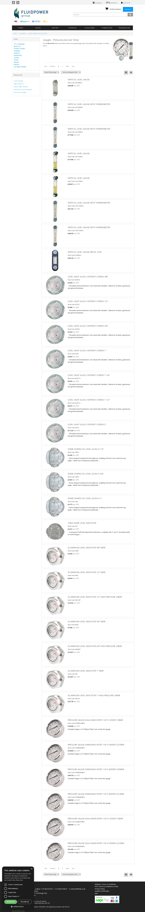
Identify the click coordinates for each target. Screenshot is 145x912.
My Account (126, 3)
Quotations (98, 3)
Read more (19, 880)
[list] (131, 73)
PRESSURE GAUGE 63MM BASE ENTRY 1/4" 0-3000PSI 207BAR (96, 744)
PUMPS (20, 28)
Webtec (16, 64)
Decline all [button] (25, 902)
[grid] (126, 73)
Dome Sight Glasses (21, 86)
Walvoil (16, 62)
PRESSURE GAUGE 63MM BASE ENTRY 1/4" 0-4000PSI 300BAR (96, 769)
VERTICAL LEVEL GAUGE (79, 79)
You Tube (13, 2)
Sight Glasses (18, 84)
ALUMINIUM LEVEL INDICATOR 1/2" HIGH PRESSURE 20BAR (95, 596)
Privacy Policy (100, 889)
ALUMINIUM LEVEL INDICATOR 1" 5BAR (85, 670)
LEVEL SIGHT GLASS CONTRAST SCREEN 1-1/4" (89, 375)
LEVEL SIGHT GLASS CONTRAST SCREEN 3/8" (88, 276)
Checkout (128, 9)
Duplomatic (18, 55)
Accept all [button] (11, 902)
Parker (16, 60)
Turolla (16, 57)
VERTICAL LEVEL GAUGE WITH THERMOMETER (89, 104)
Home (15, 33)
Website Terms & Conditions (105, 884)
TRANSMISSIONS (124, 28)
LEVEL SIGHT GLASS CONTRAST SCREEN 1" (87, 350)
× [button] (31, 869)
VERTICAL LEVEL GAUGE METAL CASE (85, 252)
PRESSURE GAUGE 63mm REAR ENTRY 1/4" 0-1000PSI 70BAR (95, 818)
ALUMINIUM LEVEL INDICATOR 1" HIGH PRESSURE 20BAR (94, 695)
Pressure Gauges (20, 92)
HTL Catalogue (19, 44)
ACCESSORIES (90, 28)
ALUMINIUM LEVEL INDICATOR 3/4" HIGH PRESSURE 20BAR (95, 646)
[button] (18, 906)
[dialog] (18, 888)
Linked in (17, 2)
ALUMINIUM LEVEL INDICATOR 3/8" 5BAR (86, 547)
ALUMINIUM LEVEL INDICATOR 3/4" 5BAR (86, 621)
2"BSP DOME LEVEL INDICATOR (82, 523)
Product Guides (19, 48)
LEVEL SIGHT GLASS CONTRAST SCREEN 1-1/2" (89, 399)
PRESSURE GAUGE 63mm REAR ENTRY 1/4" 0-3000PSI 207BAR (96, 843)
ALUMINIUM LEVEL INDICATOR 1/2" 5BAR (86, 572)
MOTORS (55, 28)
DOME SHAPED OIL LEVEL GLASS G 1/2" (86, 449)
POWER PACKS (107, 28)
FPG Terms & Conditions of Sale (106, 886)
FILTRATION (72, 28)
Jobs (96, 893)
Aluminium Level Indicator (23, 89)
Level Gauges (18, 81)
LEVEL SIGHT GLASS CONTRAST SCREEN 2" (87, 424)
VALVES (38, 28)
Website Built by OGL (18, 911)
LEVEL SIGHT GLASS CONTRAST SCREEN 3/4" (88, 325)
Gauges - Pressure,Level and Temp (37, 33)
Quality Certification (102, 891)
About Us (17, 46)
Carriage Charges (20, 67)
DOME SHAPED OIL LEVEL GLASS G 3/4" (86, 473)
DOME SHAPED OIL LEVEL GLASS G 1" (85, 498)
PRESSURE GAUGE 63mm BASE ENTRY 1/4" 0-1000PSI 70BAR (95, 720)
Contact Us (113, 3)
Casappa (17, 51)
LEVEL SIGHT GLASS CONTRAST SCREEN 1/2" (88, 301)
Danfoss (17, 53)
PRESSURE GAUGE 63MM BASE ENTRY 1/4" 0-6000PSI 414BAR (96, 794)
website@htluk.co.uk (77, 889)
